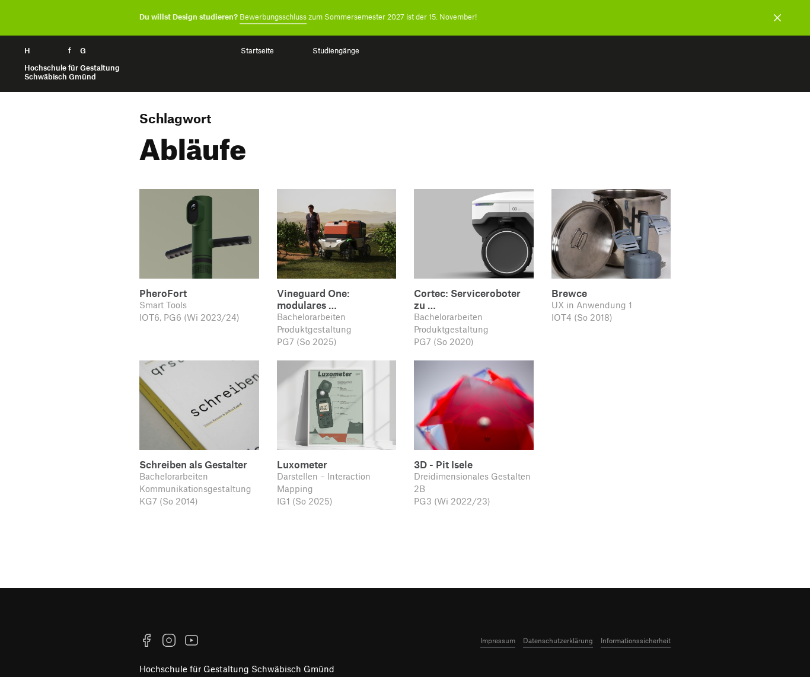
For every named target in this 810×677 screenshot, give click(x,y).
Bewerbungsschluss (273, 16)
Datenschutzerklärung (558, 640)
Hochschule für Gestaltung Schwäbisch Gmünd (236, 668)
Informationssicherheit (636, 640)
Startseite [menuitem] (257, 50)
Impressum (497, 640)
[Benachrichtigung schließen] (777, 17)
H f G (72, 63)
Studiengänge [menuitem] (335, 50)
